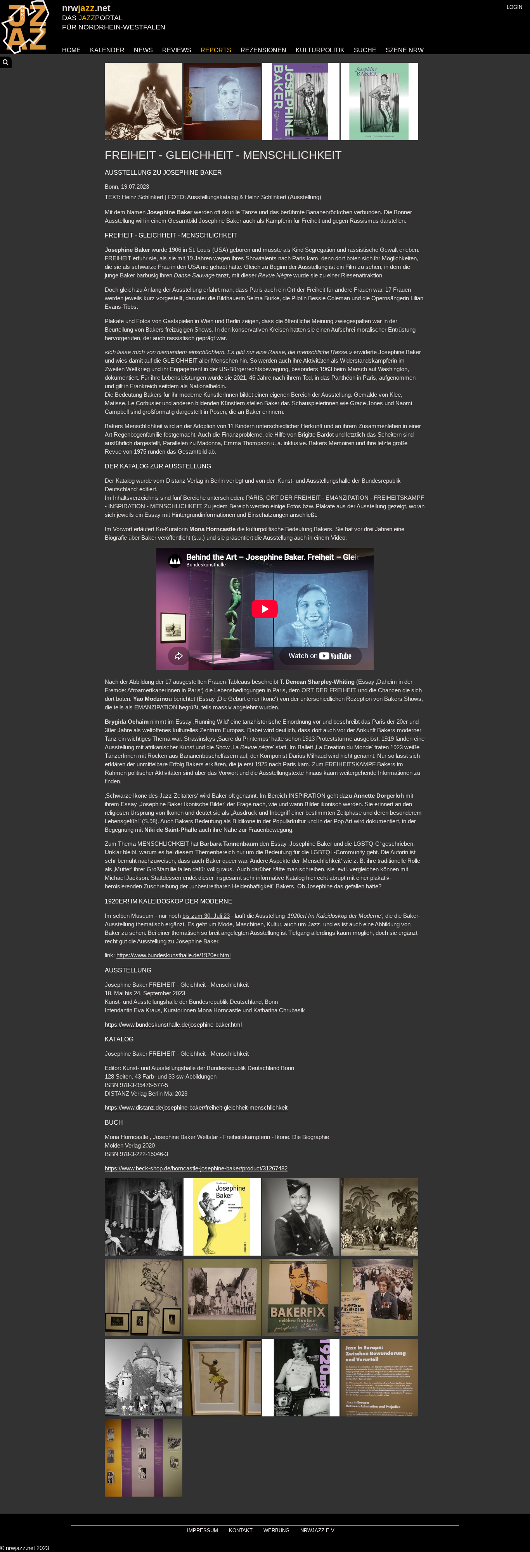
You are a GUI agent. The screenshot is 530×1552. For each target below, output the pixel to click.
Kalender (107, 49)
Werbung (276, 1530)
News (143, 49)
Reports (216, 49)
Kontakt (241, 1530)
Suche (365, 49)
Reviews (176, 49)
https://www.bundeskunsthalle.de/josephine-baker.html (173, 1025)
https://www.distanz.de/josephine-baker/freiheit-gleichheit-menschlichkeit (196, 1108)
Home (71, 49)
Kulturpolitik (320, 49)
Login (514, 7)
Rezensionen (263, 49)
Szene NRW (405, 49)
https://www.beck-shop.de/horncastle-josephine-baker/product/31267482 (196, 1168)
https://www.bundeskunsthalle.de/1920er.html (173, 955)
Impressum (202, 1530)
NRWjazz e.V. (318, 1530)
